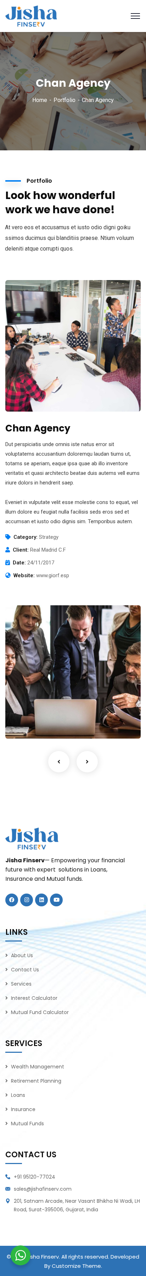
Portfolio (64, 100)
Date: (19, 562)
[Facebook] (11, 900)
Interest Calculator (34, 998)
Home (39, 100)
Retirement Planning (36, 1080)
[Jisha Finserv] (31, 15)
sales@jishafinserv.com (43, 1188)
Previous (58, 761)
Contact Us (25, 969)
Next (87, 761)
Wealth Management (37, 1066)
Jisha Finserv (42, 1256)
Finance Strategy (42, 718)
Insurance (23, 1109)
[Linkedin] (41, 900)
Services (21, 983)
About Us (22, 955)
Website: (24, 575)
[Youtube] (56, 900)
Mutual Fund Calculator (40, 1012)
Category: (25, 537)
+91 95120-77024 (34, 1176)
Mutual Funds (27, 1123)
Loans (18, 1095)
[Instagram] (26, 900)
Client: (21, 550)
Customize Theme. (77, 1266)
